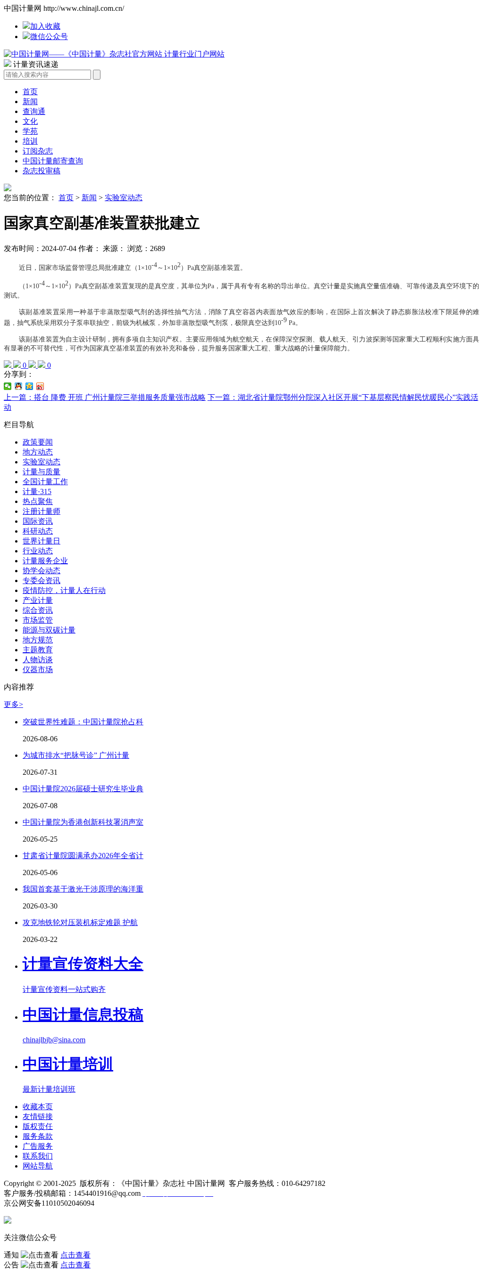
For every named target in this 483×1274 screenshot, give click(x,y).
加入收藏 (45, 26)
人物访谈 (38, 660)
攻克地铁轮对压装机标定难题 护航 (80, 922)
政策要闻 (38, 442)
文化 (30, 121)
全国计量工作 (45, 482)
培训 (30, 141)
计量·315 (37, 491)
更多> (13, 704)
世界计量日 (41, 541)
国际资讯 (38, 521)
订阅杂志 (38, 151)
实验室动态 (123, 198)
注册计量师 (41, 511)
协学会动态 (41, 571)
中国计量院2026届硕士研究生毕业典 (83, 789)
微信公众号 (49, 36)
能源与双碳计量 (49, 630)
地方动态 (38, 452)
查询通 (34, 111)
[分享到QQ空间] (29, 386)
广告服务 (38, 1146)
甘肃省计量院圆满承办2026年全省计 (83, 856)
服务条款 (38, 1136)
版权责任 (38, 1126)
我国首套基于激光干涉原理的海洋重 (83, 889)
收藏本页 (38, 1107)
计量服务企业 (45, 561)
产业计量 (38, 600)
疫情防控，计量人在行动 (64, 590)
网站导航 (38, 1166)
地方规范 (38, 640)
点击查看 (75, 1255)
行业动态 (38, 551)
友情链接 (38, 1116)
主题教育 (38, 650)
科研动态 (38, 531)
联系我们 (38, 1156)
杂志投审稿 (41, 171)
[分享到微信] (8, 386)
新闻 (30, 101)
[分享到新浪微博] (40, 386)
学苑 (30, 131)
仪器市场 (38, 669)
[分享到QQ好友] (19, 386)
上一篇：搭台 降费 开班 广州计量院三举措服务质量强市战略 (105, 397)
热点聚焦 (38, 501)
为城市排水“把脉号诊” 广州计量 (76, 755)
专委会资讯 (41, 580)
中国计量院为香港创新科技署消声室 (83, 822)
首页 (30, 92)
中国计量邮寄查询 (53, 161)
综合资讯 (38, 610)
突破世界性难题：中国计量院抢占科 (83, 722)
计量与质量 (41, 472)
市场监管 (38, 620)
